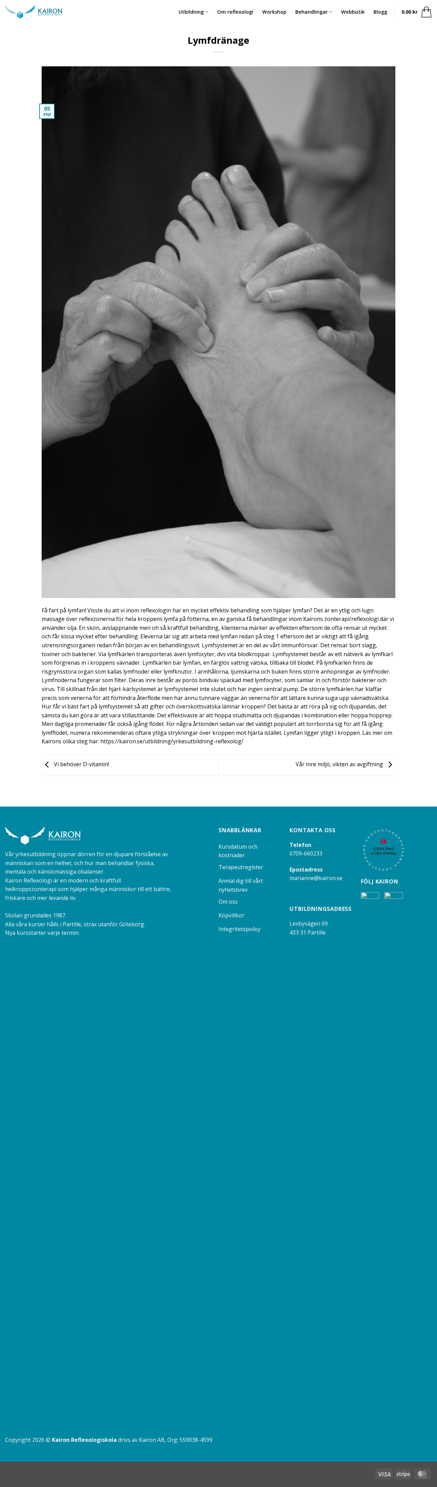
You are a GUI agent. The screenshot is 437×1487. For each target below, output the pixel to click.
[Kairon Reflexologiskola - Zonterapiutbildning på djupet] (33, 12)
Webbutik (353, 12)
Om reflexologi (235, 12)
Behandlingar (311, 12)
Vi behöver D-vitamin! (81, 764)
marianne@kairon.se (316, 878)
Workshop (274, 12)
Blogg (380, 12)
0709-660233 (306, 853)
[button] (416, 12)
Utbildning (191, 12)
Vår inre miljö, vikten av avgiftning (340, 764)
